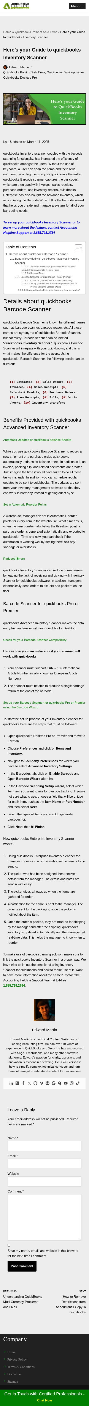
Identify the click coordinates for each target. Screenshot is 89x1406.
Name (13, 1138)
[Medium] (17, 1083)
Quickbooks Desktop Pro (20, 77)
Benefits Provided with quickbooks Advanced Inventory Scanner (47, 261)
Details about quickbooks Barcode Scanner (38, 254)
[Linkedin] (11, 1083)
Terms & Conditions (21, 1367)
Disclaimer (14, 1374)
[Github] (35, 1083)
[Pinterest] (47, 1083)
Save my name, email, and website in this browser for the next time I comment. (43, 1253)
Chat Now (44, 1400)
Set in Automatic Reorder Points (44, 270)
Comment (16, 1191)
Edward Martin (19, 67)
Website (13, 1173)
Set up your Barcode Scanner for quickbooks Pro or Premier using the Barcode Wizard (53, 285)
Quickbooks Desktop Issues (65, 72)
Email (13, 1156)
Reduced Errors (37, 273)
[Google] (54, 1083)
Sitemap (12, 1381)
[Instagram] (72, 1083)
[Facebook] (23, 1083)
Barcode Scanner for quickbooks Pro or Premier (46, 277)
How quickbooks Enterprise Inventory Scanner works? (53, 290)
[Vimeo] (41, 1083)
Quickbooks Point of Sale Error (36, 32)
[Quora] (60, 1083)
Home (7, 32)
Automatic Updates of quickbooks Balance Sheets (53, 267)
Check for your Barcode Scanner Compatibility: (51, 281)
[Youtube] (66, 1083)
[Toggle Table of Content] (76, 248)
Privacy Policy (17, 1359)
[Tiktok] (78, 1083)
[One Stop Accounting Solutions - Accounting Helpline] (16, 6)
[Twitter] (29, 1083)
